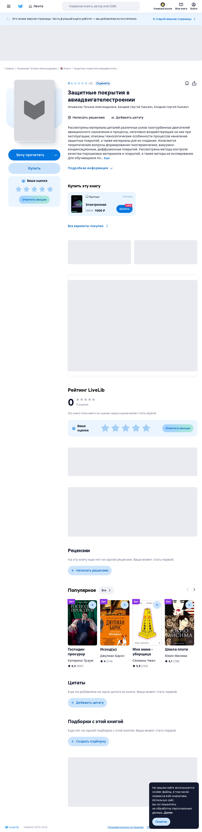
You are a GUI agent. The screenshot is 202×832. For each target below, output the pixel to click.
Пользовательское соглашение (126, 827)
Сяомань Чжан (144, 660)
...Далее (167, 812)
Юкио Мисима (176, 656)
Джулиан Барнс (112, 656)
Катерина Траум (80, 660)
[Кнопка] (188, 589)
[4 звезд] (42, 189)
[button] (34, 110)
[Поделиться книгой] (194, 83)
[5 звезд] (50, 189)
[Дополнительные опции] (55, 154)
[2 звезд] (26, 189)
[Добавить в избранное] (187, 83)
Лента (38, 6)
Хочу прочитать (30, 155)
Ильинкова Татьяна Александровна (92, 107)
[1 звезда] (18, 189)
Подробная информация (88, 168)
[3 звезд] (34, 189)
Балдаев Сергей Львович (135, 107)
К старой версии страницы (172, 19)
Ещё (107, 158)
